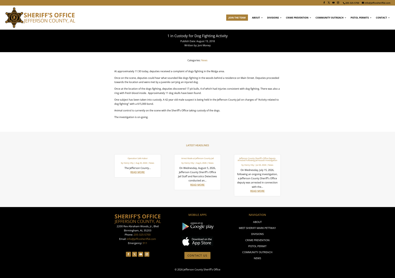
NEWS (257, 258)
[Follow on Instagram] (146, 254)
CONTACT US (197, 255)
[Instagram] (338, 4)
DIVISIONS (273, 18)
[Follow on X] (134, 254)
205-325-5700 (142, 234)
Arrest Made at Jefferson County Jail (197, 158)
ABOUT (256, 18)
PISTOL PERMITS (360, 18)
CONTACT (381, 18)
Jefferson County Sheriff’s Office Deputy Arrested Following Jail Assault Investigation (257, 159)
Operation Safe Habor (138, 158)
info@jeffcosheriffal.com (141, 239)
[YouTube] (333, 4)
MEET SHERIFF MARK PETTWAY (257, 228)
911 (145, 243)
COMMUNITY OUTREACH (329, 18)
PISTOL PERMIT (257, 246)
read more (137, 172)
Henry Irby (129, 163)
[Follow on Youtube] (140, 254)
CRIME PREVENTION (297, 18)
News (204, 60)
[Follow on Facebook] (128, 254)
